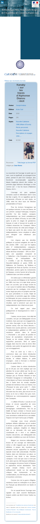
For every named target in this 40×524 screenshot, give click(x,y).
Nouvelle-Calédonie (22, 121)
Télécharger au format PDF (26, 162)
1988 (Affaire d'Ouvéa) (23, 124)
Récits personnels (22, 127)
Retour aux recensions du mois (15, 81)
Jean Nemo (18, 165)
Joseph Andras (21, 105)
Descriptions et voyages (24, 133)
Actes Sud (19, 109)
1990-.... (18, 136)
